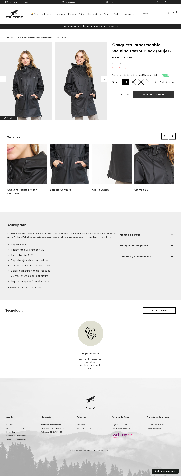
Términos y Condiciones (86, 428)
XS (17, 37)
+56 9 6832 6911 (71, 2)
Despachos (114, 2)
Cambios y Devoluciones (166, 2)
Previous (3, 79)
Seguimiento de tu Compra (17, 439)
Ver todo (159, 310)
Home (10, 37)
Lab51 (109, 450)
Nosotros (10, 425)
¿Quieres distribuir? (154, 428)
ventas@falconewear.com (19, 2)
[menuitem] (41, 13)
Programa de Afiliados (156, 425)
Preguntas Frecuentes (15, 428)
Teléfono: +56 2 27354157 (51, 432)
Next (104, 79)
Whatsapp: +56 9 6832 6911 (52, 428)
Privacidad (81, 425)
